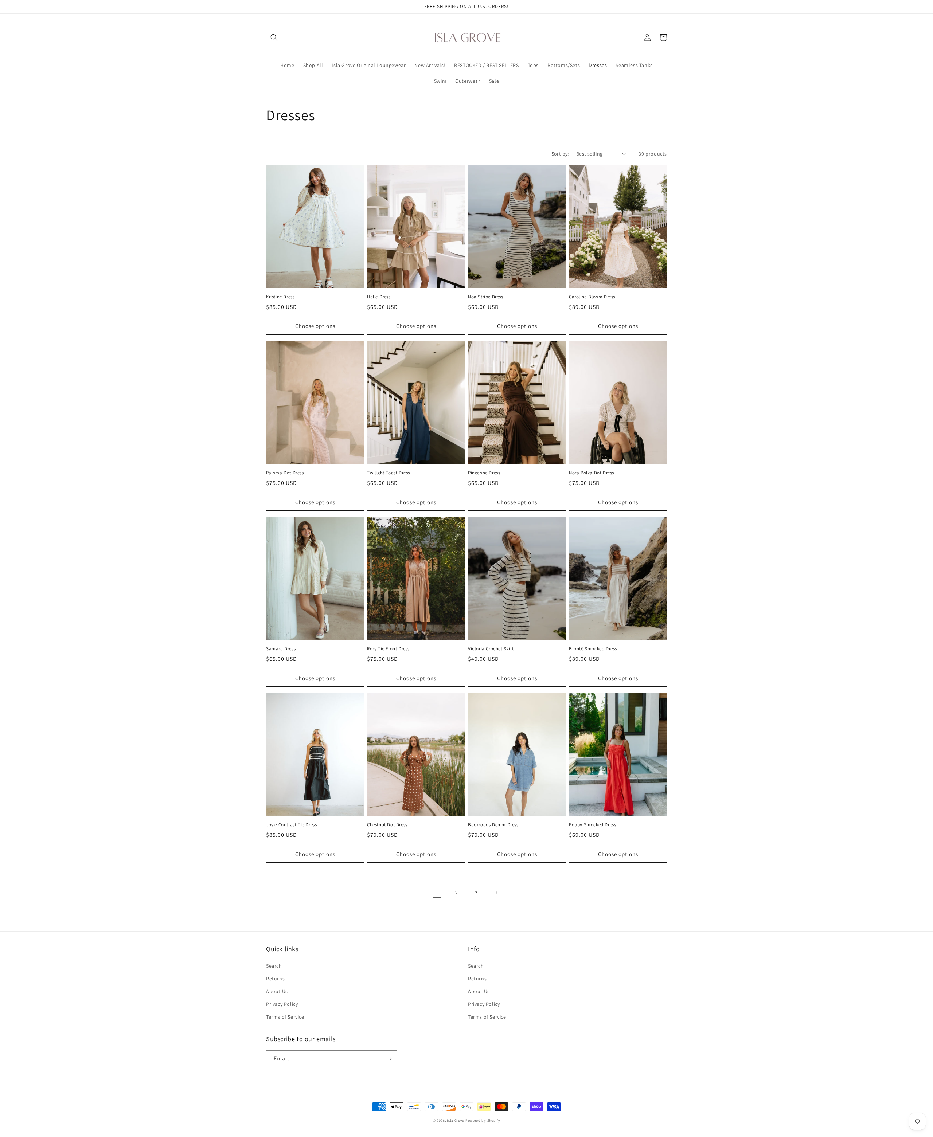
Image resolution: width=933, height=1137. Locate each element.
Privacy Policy (282, 1004)
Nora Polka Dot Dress (591, 473)
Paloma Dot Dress (285, 473)
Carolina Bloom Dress (592, 297)
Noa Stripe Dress (485, 297)
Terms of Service (285, 1017)
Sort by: (560, 153)
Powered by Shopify (482, 1120)
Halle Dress (379, 297)
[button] (274, 38)
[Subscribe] (389, 1058)
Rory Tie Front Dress (388, 649)
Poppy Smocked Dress (592, 825)
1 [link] (437, 892)
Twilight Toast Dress (388, 473)
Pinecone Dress (484, 473)
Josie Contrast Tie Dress (291, 825)
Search (274, 965)
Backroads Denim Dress (493, 825)
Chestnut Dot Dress (387, 825)
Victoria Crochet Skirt (491, 649)
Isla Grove (455, 1120)
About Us (277, 991)
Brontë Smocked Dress (593, 649)
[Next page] (496, 893)
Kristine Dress (280, 297)
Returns (275, 978)
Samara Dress (281, 649)
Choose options (315, 325)
